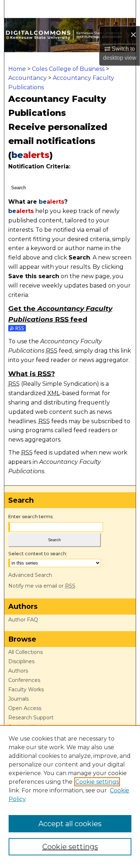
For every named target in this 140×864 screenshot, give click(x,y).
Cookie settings (97, 781)
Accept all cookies (70, 823)
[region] (70, 794)
